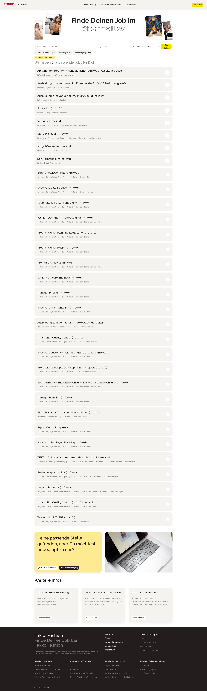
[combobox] (65, 47)
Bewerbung (131, 5)
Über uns (144, 639)
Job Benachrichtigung (69, 568)
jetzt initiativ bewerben (47, 568)
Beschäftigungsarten (82, 53)
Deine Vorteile (146, 646)
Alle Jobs (109, 634)
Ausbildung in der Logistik (116, 673)
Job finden (197, 5)
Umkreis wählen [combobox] (144, 46)
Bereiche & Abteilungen (45, 53)
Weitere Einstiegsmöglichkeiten (48, 677)
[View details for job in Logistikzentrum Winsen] (168, 489)
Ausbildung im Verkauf (44, 673)
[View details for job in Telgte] (168, 204)
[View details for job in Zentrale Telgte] (168, 174)
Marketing (74, 669)
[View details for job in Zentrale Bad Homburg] (168, 339)
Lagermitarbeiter (112, 665)
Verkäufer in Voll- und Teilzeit (47, 669)
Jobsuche (144, 665)
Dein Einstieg (90, 5)
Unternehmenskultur (149, 650)
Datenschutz (110, 646)
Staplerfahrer (110, 669)
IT (71, 665)
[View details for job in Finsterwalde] (168, 324)
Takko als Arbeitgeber (111, 5)
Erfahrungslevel (64, 53)
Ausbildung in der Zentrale (81, 673)
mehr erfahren (44, 618)
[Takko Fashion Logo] (9, 4)
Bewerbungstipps (148, 669)
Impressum (110, 650)
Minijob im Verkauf (42, 665)
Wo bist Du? (22, 5)
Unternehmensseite (114, 642)
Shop (107, 638)
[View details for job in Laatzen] (168, 414)
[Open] (133, 46)
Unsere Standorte (148, 642)
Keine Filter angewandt (44, 57)
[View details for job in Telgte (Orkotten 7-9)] (168, 459)
